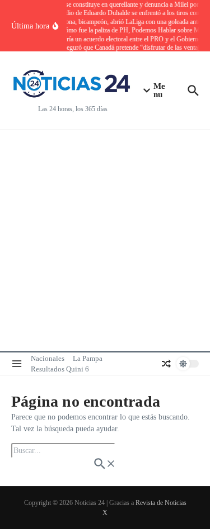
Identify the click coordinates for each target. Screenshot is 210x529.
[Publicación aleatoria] (166, 363)
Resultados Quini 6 (60, 369)
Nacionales (47, 358)
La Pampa (87, 358)
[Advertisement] (105, 240)
